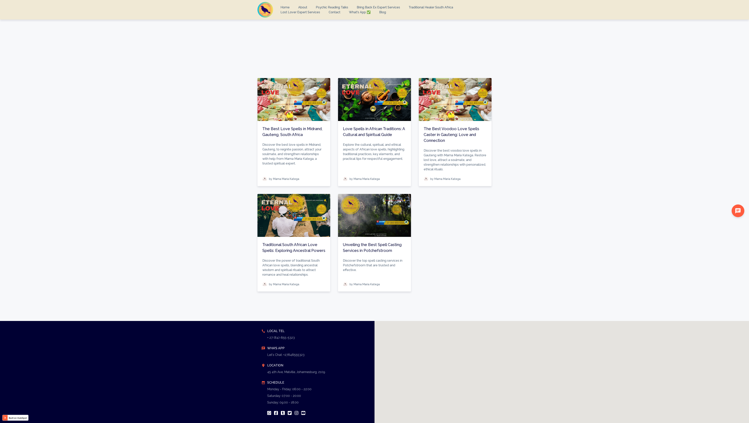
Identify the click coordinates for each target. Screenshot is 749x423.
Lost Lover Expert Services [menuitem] (300, 12)
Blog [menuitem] (382, 12)
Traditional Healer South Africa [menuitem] (431, 7)
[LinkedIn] (283, 413)
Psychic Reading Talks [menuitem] (332, 7)
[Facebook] (276, 413)
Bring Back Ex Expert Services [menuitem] (378, 7)
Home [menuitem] (285, 7)
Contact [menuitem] (334, 12)
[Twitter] (290, 413)
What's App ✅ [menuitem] (360, 12)
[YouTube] (303, 413)
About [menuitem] (302, 7)
